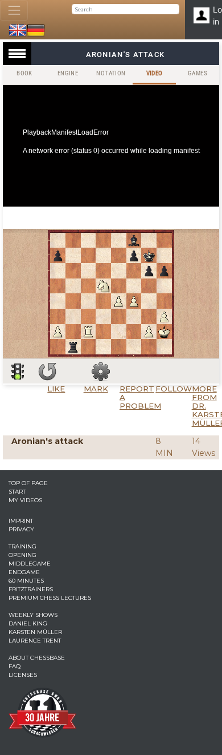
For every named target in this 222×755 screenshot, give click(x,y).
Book (24, 73)
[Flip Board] (47, 371)
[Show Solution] (18, 371)
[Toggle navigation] (14, 11)
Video (154, 73)
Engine (67, 73)
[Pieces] (101, 371)
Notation (110, 73)
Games (197, 73)
